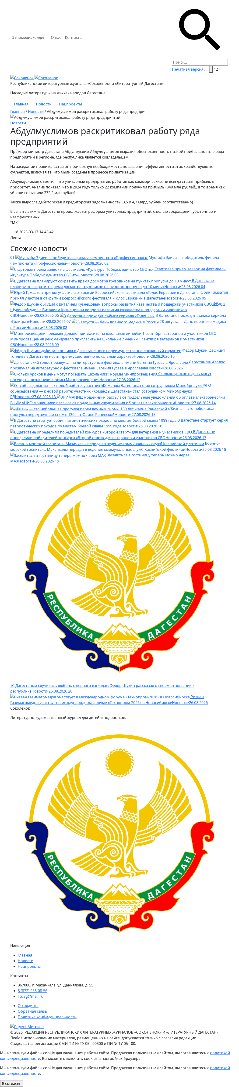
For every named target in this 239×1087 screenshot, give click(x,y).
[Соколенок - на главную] (34, 77)
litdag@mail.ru (30, 996)
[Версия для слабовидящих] (211, 69)
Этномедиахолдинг (29, 37)
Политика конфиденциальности (47, 1016)
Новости (44, 104)
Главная (21, 104)
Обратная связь (32, 1011)
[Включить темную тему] (206, 70)
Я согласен (11, 1083)
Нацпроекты (70, 104)
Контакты (73, 37)
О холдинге (28, 1005)
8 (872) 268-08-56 (32, 990)
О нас (56, 37)
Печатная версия (188, 69)
